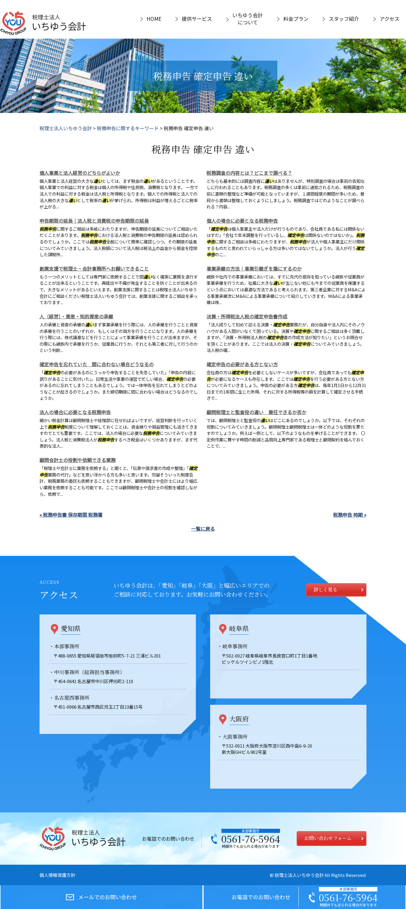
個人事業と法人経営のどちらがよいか (80, 172)
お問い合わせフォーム (328, 838)
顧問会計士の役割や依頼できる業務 (78, 459)
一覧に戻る (203, 528)
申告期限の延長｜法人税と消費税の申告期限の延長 (94, 220)
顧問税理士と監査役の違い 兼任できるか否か (256, 412)
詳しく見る (325, 589)
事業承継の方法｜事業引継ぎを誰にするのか (254, 268)
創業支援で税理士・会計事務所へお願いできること (94, 268)
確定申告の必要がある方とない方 (242, 364)
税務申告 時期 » (349, 514)
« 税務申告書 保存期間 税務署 (71, 514)
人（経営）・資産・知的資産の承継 (76, 316)
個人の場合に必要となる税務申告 (242, 220)
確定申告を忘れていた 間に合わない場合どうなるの (97, 364)
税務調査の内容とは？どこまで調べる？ (249, 172)
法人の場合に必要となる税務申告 (75, 412)
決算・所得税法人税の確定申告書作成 (247, 316)
